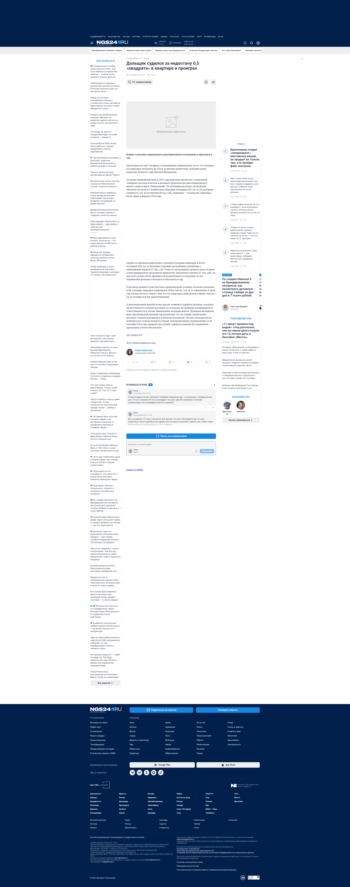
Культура (169, 731)
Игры (220, 37)
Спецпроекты (234, 744)
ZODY (199, 37)
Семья (200, 753)
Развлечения (203, 744)
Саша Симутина (144, 350)
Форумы (136, 37)
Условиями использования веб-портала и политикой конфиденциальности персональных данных (215, 853)
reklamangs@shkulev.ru (185, 839)
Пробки (175, 43)
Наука (168, 744)
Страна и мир (234, 731)
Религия (201, 749)
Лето (167, 736)
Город (132, 736)
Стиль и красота (235, 727)
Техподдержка (97, 744)
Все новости (106, 60)
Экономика (233, 740)
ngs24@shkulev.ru (121, 858)
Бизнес (133, 727)
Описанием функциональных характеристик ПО (195, 851)
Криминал (170, 727)
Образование (171, 753)
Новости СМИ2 (134, 469)
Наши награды (97, 736)
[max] (153, 772)
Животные (135, 749)
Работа (200, 740)
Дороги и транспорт (139, 740)
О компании (96, 731)
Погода (126, 37)
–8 (213, 430)
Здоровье (134, 753)
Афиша (164, 37)
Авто (132, 722)
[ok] (146, 772)
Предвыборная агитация (102, 749)
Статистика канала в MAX (102, 753)
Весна (132, 731)
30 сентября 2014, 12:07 (135, 75)
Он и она (201, 722)
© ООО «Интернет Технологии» (103, 878)
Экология (232, 736)
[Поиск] (245, 43)
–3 (213, 408)
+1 (205, 408)
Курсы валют (188, 37)
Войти (136, 452)
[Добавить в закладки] (206, 82)
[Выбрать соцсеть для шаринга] (213, 82)
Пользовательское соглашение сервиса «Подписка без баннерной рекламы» (207, 870)
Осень (199, 727)
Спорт (230, 722)
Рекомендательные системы (188, 866)
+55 (205, 430)
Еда (131, 744)
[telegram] (132, 772)
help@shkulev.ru (108, 862)
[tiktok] (161, 772)
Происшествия (204, 736)
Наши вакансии (98, 740)
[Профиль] (258, 43)
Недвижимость (98, 37)
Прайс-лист (95, 727)
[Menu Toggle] (92, 43)
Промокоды (210, 37)
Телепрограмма (150, 37)
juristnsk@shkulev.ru (152, 860)
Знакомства (114, 37)
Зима (167, 722)
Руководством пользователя (188, 849)
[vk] (139, 772)
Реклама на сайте (98, 722)
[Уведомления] (251, 43)
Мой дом (169, 740)
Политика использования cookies (190, 862)
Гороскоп (175, 37)
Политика (201, 731)
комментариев (141, 82)
